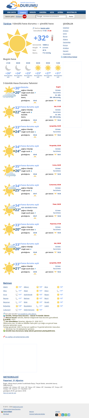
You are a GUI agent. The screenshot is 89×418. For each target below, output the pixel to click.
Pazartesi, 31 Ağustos (13, 380)
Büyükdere (28, 306)
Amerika (42, 12)
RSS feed (6, 414)
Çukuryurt (7, 310)
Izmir (65, 34)
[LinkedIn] (62, 415)
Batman (7, 283)
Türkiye (7, 23)
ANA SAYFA (11, 12)
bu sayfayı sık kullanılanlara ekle (17, 337)
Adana (65, 39)
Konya (65, 45)
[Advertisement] (72, 94)
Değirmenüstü (29, 310)
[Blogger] (59, 415)
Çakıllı (46, 306)
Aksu (5, 291)
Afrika (60, 12)
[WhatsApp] (65, 415)
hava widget (7, 412)
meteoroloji (10, 376)
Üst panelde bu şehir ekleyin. (27, 314)
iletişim (31, 412)
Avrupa (33, 12)
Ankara (65, 31)
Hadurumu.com (18, 407)
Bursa (65, 36)
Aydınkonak (28, 295)
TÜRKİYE (23, 13)
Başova (5, 298)
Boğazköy (6, 306)
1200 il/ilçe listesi (70, 57)
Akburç (26, 287)
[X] (56, 415)
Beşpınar (6, 302)
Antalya (66, 48)
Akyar (26, 291)
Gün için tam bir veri (9, 393)
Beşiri (46, 298)
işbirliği (57, 412)
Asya (52, 12)
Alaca (46, 291)
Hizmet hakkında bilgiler (37, 414)
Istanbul (66, 28)
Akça (46, 287)
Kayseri (65, 51)
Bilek (25, 302)
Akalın (5, 287)
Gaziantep (66, 42)
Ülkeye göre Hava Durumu (12, 409)
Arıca (5, 295)
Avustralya (72, 12)
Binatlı (46, 302)
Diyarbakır (67, 54)
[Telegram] (69, 415)
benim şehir (45, 28)
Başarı (46, 295)
